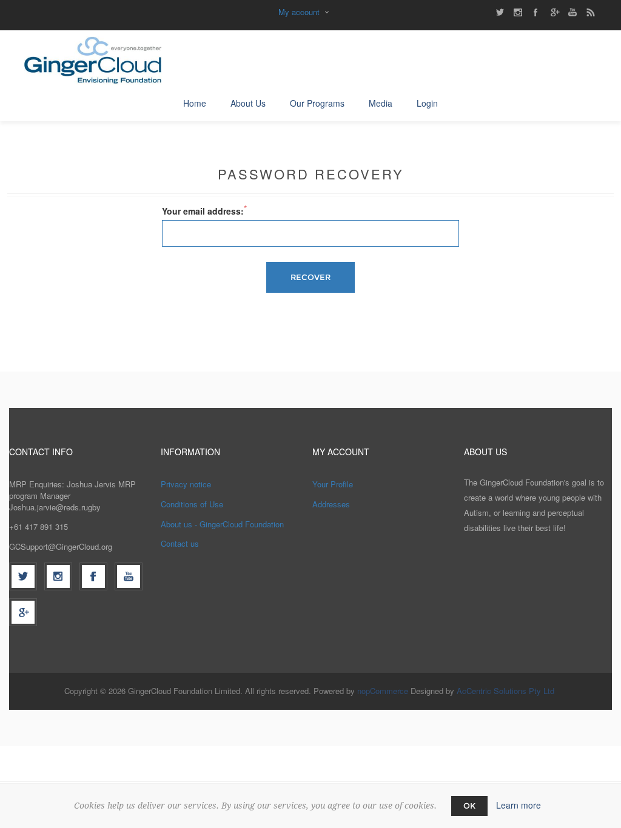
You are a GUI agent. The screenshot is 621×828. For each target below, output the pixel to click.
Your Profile (332, 484)
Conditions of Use (192, 504)
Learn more (518, 805)
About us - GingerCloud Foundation (222, 524)
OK (469, 805)
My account (299, 12)
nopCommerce (382, 690)
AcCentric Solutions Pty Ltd (505, 690)
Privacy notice (186, 484)
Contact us (180, 543)
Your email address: (203, 211)
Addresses (331, 504)
